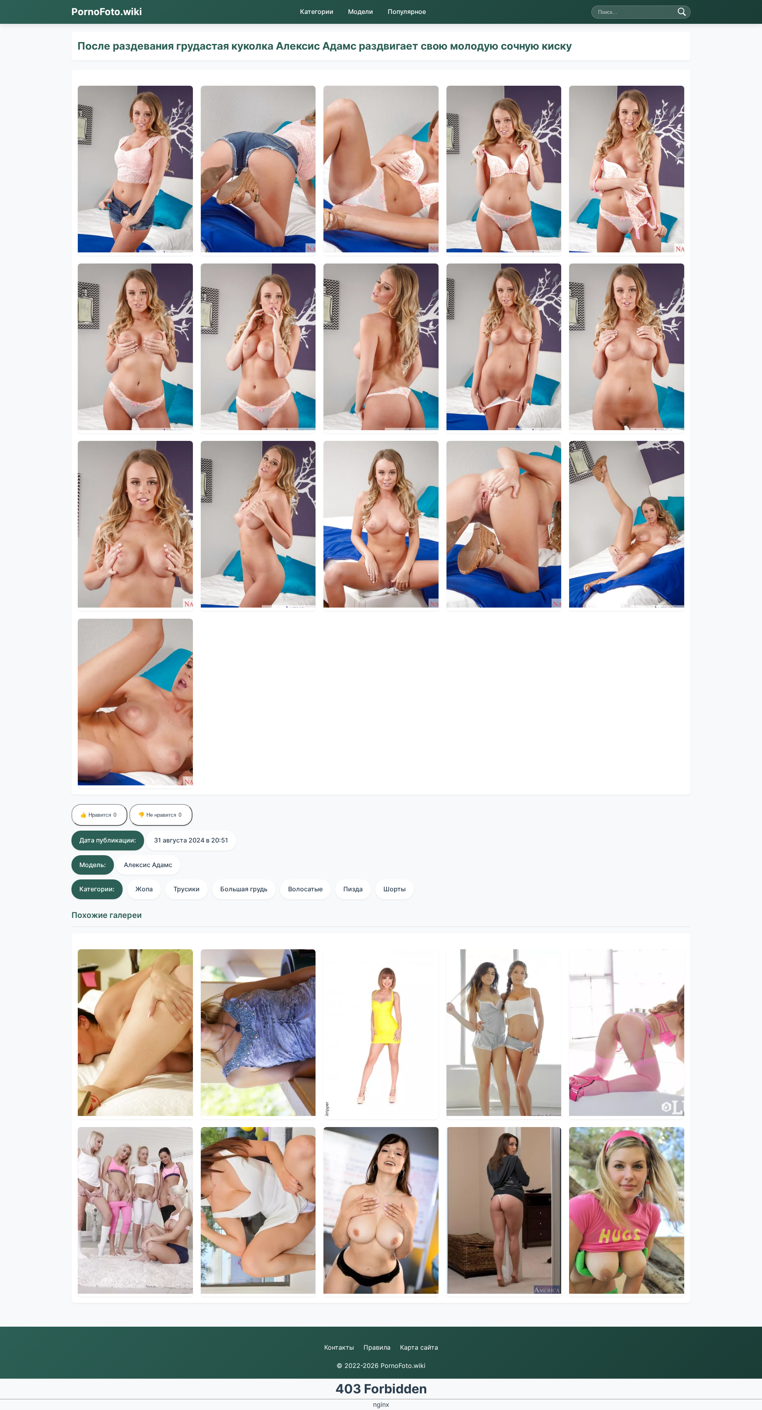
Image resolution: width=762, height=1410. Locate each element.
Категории (316, 11)
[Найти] (682, 12)
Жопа (144, 889)
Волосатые (305, 889)
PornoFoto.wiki (106, 11)
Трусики (186, 889)
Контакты (339, 1347)
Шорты (394, 889)
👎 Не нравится (159, 815)
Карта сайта (419, 1347)
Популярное (407, 11)
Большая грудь (243, 889)
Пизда (353, 889)
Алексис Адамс (148, 865)
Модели (360, 11)
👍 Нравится (98, 815)
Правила (377, 1347)
